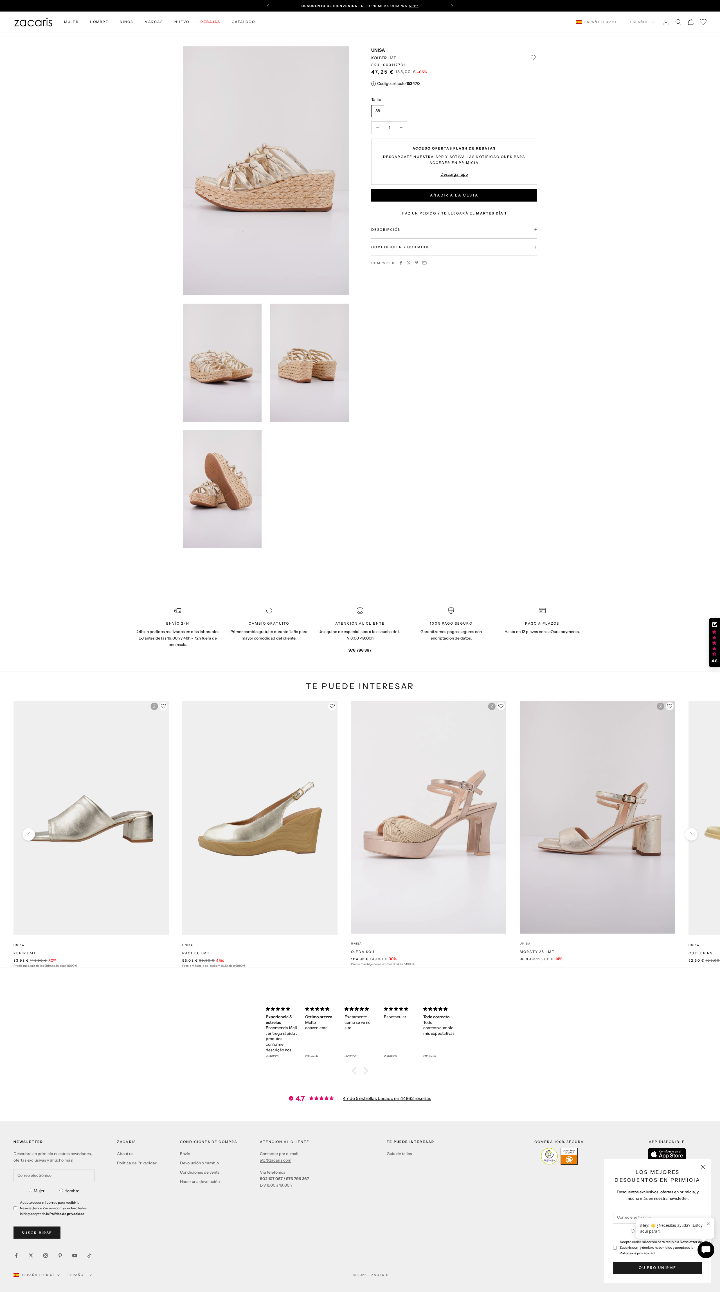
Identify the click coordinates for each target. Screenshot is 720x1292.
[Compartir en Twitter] (408, 263)
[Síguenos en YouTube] (75, 1255)
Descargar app (454, 174)
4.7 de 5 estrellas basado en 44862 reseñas (387, 1098)
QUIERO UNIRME (657, 1267)
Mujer (39, 1190)
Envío (185, 1153)
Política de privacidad (637, 1253)
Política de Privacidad (137, 1162)
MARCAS (154, 22)
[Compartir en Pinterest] (416, 263)
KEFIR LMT (25, 953)
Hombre (71, 1190)
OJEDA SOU (363, 952)
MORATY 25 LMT (537, 952)
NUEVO (182, 22)
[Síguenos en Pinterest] (60, 1255)
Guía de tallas (399, 1153)
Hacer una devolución (200, 1181)
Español (639, 22)
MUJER (71, 22)
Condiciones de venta (200, 1172)
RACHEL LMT (196, 953)
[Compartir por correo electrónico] (424, 263)
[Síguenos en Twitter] (31, 1255)
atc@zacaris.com (275, 1160)
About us (125, 1153)
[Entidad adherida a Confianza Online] (559, 1156)
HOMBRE (99, 22)
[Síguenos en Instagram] (45, 1255)
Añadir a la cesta (454, 195)
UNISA (378, 50)
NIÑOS (126, 22)
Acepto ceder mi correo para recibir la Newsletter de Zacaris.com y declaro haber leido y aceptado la (661, 1247)
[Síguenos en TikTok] (89, 1255)
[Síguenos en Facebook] (16, 1255)
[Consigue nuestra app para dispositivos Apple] (667, 1154)
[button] (356, 1071)
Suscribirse (37, 1232)
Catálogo (243, 22)
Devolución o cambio (199, 1162)
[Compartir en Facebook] (401, 263)
